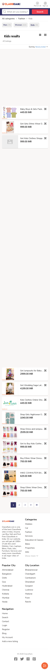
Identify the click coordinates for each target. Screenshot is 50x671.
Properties (30, 548)
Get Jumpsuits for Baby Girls (33, 370)
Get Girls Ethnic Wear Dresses (33, 124)
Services (29, 536)
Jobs (27, 552)
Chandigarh (30, 574)
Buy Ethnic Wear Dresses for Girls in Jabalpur (33, 458)
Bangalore (6, 574)
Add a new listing (10, 641)
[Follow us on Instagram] (28, 659)
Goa (4, 582)
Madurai (28, 594)
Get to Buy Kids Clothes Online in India (33, 443)
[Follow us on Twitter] (22, 659)
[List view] (40, 35)
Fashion (28, 532)
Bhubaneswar (31, 570)
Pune (27, 598)
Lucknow (29, 590)
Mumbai (5, 598)
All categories (8, 18)
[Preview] (45, 109)
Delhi (4, 578)
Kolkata (5, 594)
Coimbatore (30, 578)
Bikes (27, 544)
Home (5, 613)
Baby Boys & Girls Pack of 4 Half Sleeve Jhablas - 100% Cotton (33, 109)
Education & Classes (34, 540)
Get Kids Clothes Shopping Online (33, 138)
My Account (7, 637)
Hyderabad (7, 586)
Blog (4, 633)
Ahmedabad (7, 570)
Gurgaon (29, 586)
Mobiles (28, 524)
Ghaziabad (30, 582)
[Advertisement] (25, 78)
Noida (4, 602)
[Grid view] (45, 35)
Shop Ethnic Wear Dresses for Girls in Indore (33, 487)
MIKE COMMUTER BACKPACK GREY (33, 473)
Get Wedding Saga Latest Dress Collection (33, 385)
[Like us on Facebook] (16, 659)
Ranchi (28, 602)
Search (40, 11)
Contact (5, 621)
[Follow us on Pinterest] (34, 659)
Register (6, 629)
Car (26, 528)
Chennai (5, 590)
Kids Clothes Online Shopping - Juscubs (33, 400)
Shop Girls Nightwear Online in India (33, 414)
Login (4, 625)
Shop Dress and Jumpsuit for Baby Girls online (33, 429)
